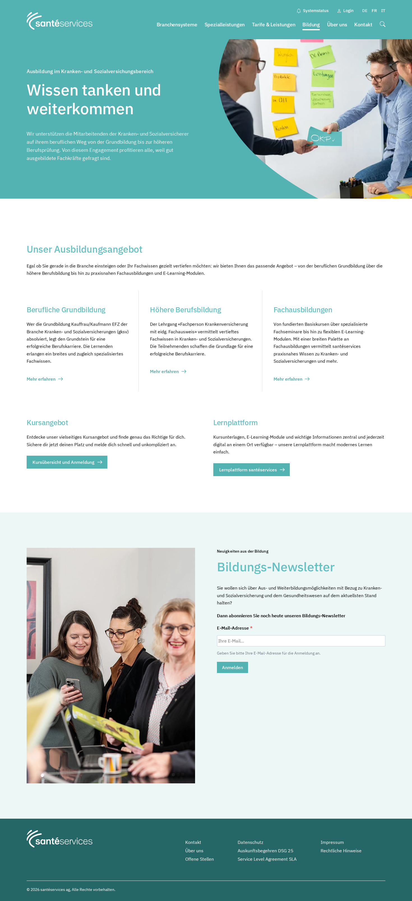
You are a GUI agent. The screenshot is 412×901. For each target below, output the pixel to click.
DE (364, 10)
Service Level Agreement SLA (267, 859)
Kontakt (363, 24)
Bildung (311, 24)
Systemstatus (315, 10)
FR (374, 10)
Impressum (332, 842)
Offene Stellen (199, 859)
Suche (382, 24)
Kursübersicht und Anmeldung (63, 462)
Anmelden (232, 667)
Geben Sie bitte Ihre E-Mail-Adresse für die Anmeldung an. (269, 653)
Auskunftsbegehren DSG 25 (265, 850)
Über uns (337, 24)
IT (383, 10)
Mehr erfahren (41, 379)
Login (348, 10)
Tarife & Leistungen (273, 24)
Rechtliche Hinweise (341, 850)
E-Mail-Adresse (233, 628)
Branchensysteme (177, 24)
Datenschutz (250, 842)
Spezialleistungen (225, 24)
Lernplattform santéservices (248, 469)
